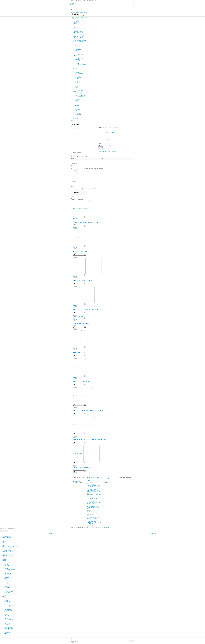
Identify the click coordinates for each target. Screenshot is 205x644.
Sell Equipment (75, 117)
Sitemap (106, 485)
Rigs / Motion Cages (81, 103)
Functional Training (79, 58)
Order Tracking (107, 481)
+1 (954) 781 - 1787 (79, 480)
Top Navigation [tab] (153, 533)
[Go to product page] (103, 208)
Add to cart (132, 640)
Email (112, 151)
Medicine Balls (78, 69)
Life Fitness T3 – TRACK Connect (80, 37)
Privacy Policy (107, 477)
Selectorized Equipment (80, 95)
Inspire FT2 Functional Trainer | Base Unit (81, 30)
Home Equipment (76, 42)
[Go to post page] (94, 478)
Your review (73, 181)
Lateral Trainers (80, 54)
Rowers (77, 50)
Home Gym (78, 59)
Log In (72, 7)
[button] (72, 9)
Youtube (126, 477)
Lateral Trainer (80, 90)
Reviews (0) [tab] (75, 153)
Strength (76, 55)
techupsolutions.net (105, 527)
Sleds (79, 65)
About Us (73, 1)
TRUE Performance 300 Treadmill (80, 40)
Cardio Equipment (77, 19)
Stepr (75, 28)
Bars (75, 26)
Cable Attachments (79, 73)
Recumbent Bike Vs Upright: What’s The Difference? (93, 497)
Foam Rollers (78, 76)
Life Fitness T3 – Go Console (79, 36)
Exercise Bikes (78, 49)
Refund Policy (107, 478)
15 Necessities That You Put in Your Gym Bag (94, 523)
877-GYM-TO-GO (96, 0)
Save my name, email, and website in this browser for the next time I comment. (86, 188)
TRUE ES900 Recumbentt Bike (79, 41)
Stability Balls (78, 71)
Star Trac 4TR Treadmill (78, 32)
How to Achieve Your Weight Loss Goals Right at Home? (93, 486)
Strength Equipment (78, 21)
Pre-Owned (75, 18)
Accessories (76, 68)
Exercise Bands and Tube (80, 74)
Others (77, 51)
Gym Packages (76, 22)
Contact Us (73, 3)
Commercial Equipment (77, 78)
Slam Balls (78, 72)
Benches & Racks (79, 56)
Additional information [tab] (77, 152)
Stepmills (77, 47)
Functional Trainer (79, 94)
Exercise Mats (78, 77)
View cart (2, 530)
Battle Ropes (78, 115)
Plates (75, 24)
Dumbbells (76, 23)
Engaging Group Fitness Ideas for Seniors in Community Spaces (94, 480)
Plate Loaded (78, 97)
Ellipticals (78, 46)
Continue (6, 530)
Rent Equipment (76, 118)
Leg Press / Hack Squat (82, 64)
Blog (72, 4)
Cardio (75, 44)
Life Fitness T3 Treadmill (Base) (79, 35)
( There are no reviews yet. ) (103, 139)
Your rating (73, 170)
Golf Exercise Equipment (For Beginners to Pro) (93, 503)
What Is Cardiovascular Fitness (94, 513)
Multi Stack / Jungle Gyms (80, 96)
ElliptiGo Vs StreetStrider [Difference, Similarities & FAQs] (94, 491)
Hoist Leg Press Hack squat (79, 31)
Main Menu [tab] (51, 533)
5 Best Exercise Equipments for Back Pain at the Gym (94, 517)
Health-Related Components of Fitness (94, 508)
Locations (73, 6)
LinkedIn (105, 151)
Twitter (102, 151)
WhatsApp (114, 151)
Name (72, 183)
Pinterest (108, 151)
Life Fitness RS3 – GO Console (79, 38)
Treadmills (78, 45)
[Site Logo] (79, 12)
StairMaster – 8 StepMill (78, 33)
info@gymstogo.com (78, 481)
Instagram (129, 477)
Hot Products (75, 27)
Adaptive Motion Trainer (82, 53)
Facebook (99, 151)
